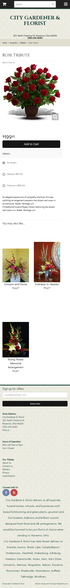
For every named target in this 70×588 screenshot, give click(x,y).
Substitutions (8, 475)
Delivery (6, 469)
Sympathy (13, 43)
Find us (5, 430)
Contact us (7, 466)
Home (4, 43)
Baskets (23, 43)
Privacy (5, 472)
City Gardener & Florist (35, 20)
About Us (6, 462)
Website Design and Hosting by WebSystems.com (51, 584)
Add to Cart (31, 144)
